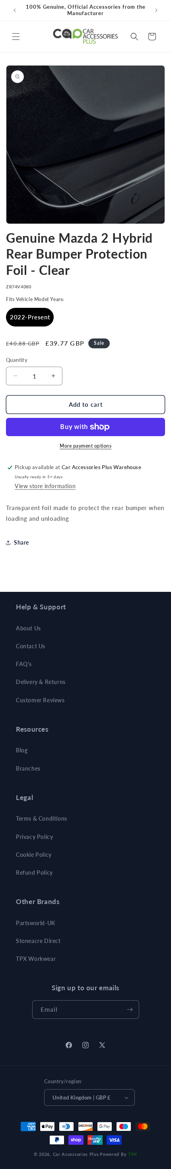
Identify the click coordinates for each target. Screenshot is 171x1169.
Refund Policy (34, 872)
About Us (28, 628)
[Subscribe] (130, 1009)
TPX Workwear (36, 958)
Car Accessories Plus (76, 1154)
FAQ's (24, 664)
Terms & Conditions (41, 818)
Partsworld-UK (35, 923)
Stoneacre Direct (38, 940)
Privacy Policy (34, 836)
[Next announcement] (156, 10)
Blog (21, 750)
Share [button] (21, 542)
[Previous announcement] (14, 10)
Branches (28, 768)
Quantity (16, 360)
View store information (45, 486)
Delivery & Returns (41, 681)
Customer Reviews (40, 700)
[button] (16, 36)
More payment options (85, 446)
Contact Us (30, 646)
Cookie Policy (34, 854)
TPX (132, 1154)
